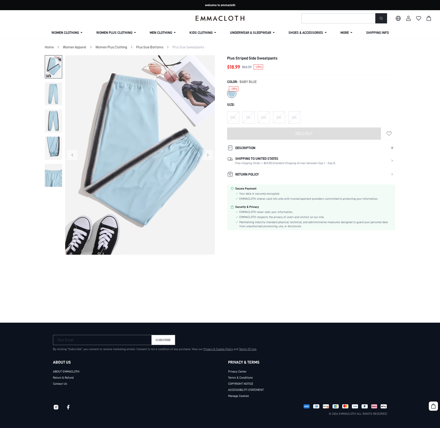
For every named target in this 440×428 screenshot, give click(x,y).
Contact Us (60, 384)
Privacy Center (237, 371)
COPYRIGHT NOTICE (240, 384)
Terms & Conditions (240, 377)
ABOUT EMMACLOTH (66, 371)
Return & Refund (63, 377)
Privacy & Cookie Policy (218, 349)
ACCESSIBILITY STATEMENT (246, 390)
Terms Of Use (247, 349)
